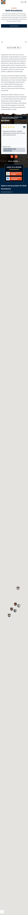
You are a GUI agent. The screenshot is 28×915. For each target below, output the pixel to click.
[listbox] (14, 42)
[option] (14, 42)
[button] (11, 606)
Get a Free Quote (14, 26)
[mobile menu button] (25, 2)
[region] (14, 42)
